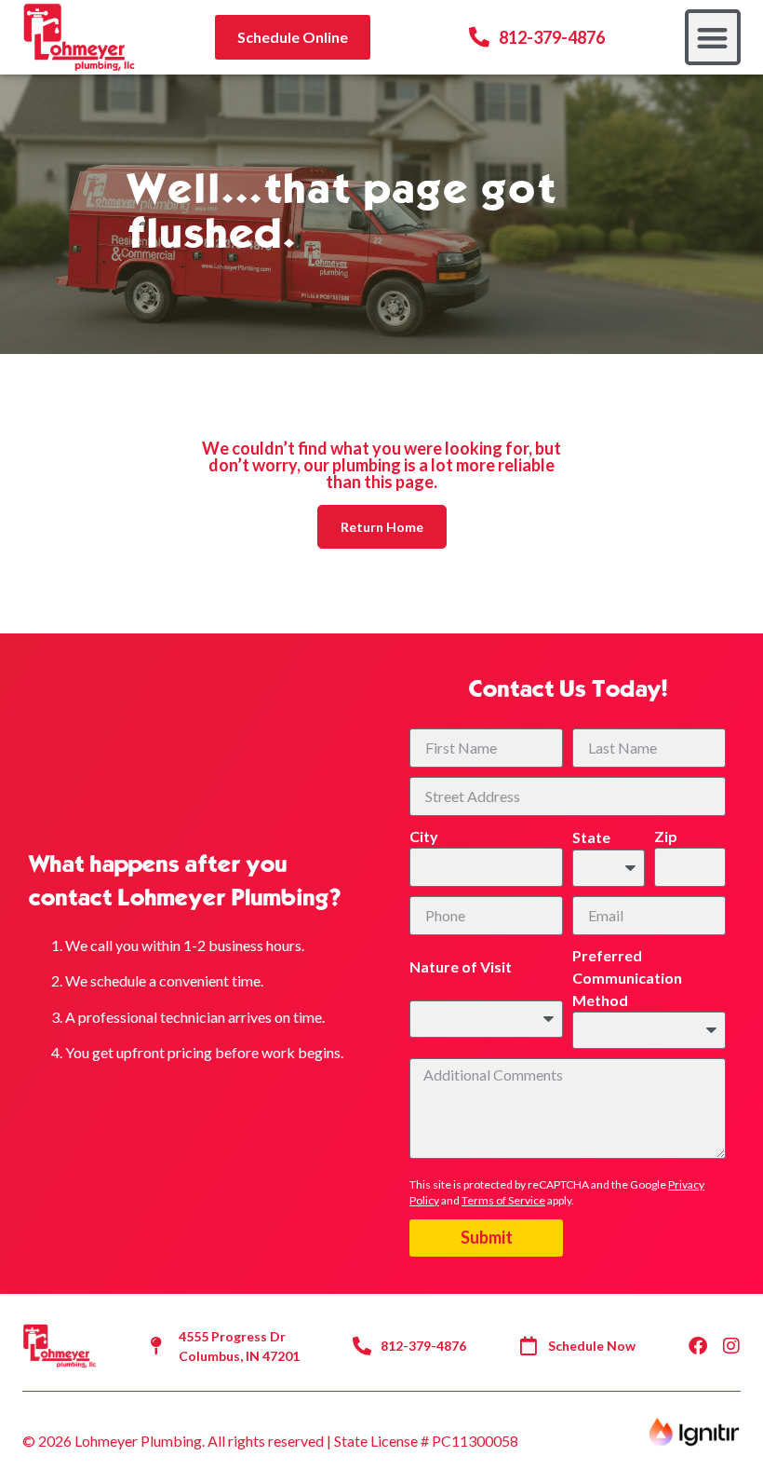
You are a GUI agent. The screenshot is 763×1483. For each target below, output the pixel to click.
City (423, 836)
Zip (665, 836)
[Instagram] (731, 1346)
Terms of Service (503, 1200)
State (591, 837)
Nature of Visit (460, 966)
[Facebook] (698, 1346)
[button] (713, 37)
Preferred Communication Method (627, 977)
